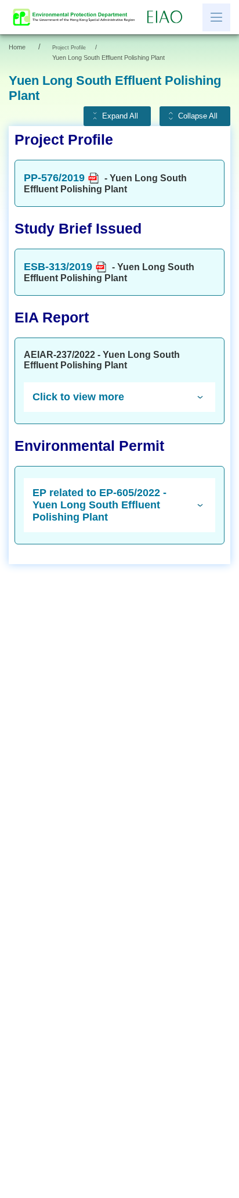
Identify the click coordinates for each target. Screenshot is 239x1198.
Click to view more (78, 397)
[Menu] (216, 17)
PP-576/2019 (54, 178)
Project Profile (69, 48)
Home (17, 47)
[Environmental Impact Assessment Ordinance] (167, 17)
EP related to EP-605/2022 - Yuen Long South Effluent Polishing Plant (99, 505)
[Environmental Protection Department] (77, 17)
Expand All (120, 116)
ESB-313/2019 (58, 266)
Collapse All (198, 116)
